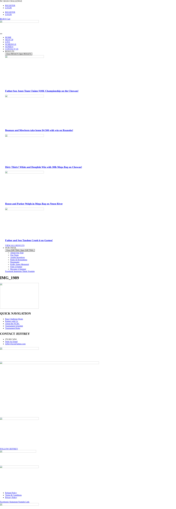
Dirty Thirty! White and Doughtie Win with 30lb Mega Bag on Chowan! (43, 167)
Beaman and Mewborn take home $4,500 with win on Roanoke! (39, 130)
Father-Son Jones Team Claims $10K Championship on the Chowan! (41, 91)
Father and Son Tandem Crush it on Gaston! (29, 240)
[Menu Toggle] (1, 33)
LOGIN (8, 8)
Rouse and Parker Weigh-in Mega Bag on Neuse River (34, 203)
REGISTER (10, 5)
